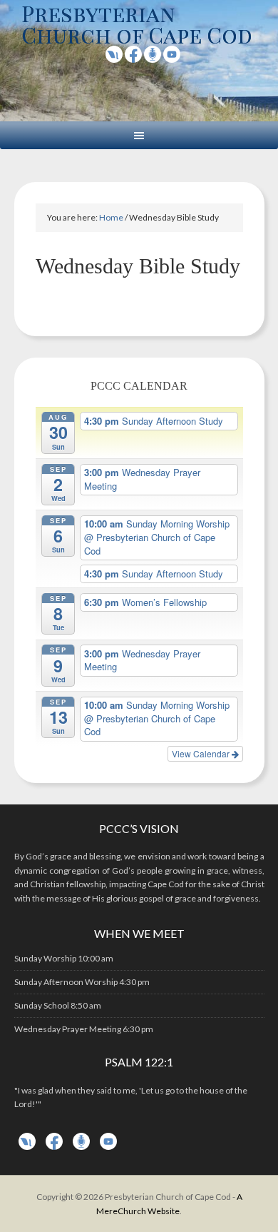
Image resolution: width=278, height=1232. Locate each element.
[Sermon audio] (152, 58)
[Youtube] (171, 58)
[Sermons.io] (81, 1146)
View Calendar (202, 753)
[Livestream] (114, 58)
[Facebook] (133, 58)
